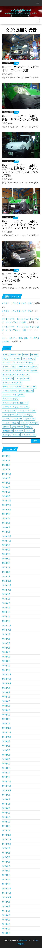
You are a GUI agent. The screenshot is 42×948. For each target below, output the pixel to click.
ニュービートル (10, 407)
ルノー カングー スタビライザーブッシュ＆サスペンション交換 (20, 277)
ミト (24, 423)
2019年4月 (6, 763)
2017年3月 (6, 875)
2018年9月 (6, 795)
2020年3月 (6, 715)
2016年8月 (6, 906)
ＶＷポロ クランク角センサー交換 (17, 303)
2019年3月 (6, 768)
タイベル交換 (26, 391)
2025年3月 (6, 492)
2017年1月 (6, 884)
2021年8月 (6, 639)
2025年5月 (6, 483)
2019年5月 (6, 759)
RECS (34, 355)
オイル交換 (8, 375)
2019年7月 (6, 750)
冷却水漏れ (17, 427)
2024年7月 (6, 518)
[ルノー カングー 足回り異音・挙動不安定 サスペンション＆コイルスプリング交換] (21, 145)
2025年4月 (6, 487)
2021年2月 (6, 665)
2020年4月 (6, 710)
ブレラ (28, 415)
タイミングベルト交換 (13, 395)
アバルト (15, 359)
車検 (28, 427)
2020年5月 (6, 706)
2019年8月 (6, 746)
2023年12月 (6, 536)
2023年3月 (6, 567)
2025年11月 (6, 474)
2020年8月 (6, 692)
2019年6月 (6, 755)
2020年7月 (6, 697)
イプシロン (8, 367)
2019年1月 (6, 777)
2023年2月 (6, 572)
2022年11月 (6, 585)
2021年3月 (6, 661)
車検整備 (8, 431)
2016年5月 (6, 920)
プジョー (29, 419)
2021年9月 (6, 634)
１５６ (29, 431)
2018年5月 (6, 813)
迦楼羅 (9, 74)
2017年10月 (6, 844)
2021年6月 (6, 648)
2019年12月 (6, 728)
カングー (8, 379)
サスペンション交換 (12, 383)
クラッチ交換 (22, 379)
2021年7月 (6, 643)
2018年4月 (6, 817)
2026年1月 (6, 469)
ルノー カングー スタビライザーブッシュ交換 (20, 68)
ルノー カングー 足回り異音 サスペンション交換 (20, 117)
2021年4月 (6, 656)
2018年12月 (6, 781)
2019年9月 (6, 741)
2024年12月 (6, 500)
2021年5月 (6, 652)
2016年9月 (6, 902)
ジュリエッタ (10, 391)
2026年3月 (6, 460)
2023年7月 (6, 554)
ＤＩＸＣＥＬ (28, 435)
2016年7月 (6, 911)
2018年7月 (6, 804)
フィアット (9, 411)
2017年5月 (6, 866)
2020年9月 (6, 688)
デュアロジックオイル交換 (15, 403)
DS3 (26, 355)
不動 (6, 427)
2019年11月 (6, 732)
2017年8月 (6, 853)
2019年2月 (6, 772)
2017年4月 (6, 870)
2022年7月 (6, 599)
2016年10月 (6, 897)
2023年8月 (6, 549)
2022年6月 (6, 603)
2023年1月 (6, 576)
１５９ (7, 435)
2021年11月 (6, 625)
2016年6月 (6, 915)
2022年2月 (6, 616)
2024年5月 (6, 523)
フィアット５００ (26, 411)
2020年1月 (6, 723)
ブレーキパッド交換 (12, 419)
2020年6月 (6, 701)
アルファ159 (28, 359)
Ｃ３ (16, 435)
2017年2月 (6, 879)
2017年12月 (6, 835)
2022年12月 (6, 581)
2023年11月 (6, 541)
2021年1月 (6, 670)
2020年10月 (6, 683)
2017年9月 (6, 848)
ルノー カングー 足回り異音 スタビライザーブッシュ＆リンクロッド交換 (20, 224)
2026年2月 (6, 465)
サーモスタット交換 (12, 387)
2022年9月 (6, 594)
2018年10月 (6, 790)
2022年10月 (6, 590)
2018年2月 (6, 826)
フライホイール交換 (12, 415)
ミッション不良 (11, 423)
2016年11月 (6, 893)
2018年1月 (6, 830)
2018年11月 (6, 786)
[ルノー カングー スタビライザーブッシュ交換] (21, 47)
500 (6, 355)
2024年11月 (6, 505)
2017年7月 (6, 857)
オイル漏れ (22, 375)
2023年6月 (6, 558)
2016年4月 (6, 924)
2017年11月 (6, 839)
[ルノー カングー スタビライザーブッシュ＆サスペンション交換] (21, 253)
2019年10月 (6, 737)
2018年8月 (6, 799)
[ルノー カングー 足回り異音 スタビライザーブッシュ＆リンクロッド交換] (21, 201)
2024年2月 (6, 532)
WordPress (23, 940)
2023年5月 (6, 563)
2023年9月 (6, 545)
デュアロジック (10, 399)
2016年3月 (6, 928)
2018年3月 (6, 821)
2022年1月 (6, 621)
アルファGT (9, 363)
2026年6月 (6, 456)
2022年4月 (6, 612)
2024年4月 (6, 527)
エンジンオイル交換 (12, 371)
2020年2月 (6, 719)
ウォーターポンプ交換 (27, 367)
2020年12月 (6, 674)
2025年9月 (6, 478)
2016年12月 (6, 888)
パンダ (24, 407)
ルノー (34, 423)
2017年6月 (6, 862)
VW (5, 359)
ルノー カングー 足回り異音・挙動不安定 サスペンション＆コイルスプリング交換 (20, 170)
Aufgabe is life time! (21, 10)
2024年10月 (6, 509)
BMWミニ (16, 355)
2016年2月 (6, 933)
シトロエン (29, 387)
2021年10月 (6, 630)
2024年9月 (6, 514)
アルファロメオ (25, 363)
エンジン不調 (30, 371)
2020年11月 (6, 679)
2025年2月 (6, 496)
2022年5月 (6, 607)
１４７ (19, 431)
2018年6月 (6, 808)
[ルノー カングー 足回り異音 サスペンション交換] (21, 96)
